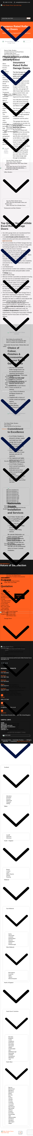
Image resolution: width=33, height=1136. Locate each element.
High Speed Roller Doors (11, 59)
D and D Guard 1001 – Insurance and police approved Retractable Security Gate (16, 383)
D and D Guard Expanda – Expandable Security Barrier (16, 376)
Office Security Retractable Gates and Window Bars (16, 203)
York (9, 1059)
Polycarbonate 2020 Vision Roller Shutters (14, 730)
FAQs (3, 1128)
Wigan (10, 1123)
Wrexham (9, 838)
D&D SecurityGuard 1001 (13, 540)
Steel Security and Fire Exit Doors (15, 237)
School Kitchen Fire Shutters (14, 129)
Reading (8, 877)
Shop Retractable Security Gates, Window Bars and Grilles (14, 168)
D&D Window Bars (11, 615)
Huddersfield (11, 1048)
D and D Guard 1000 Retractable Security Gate (14, 379)
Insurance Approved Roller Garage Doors (15, 304)
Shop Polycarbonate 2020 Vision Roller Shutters (16, 164)
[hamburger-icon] (28, 18)
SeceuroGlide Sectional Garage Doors (14, 307)
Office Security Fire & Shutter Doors (15, 205)
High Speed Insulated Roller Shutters (16, 687)
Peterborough (12, 944)
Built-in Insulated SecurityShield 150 (16, 342)
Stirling (8, 803)
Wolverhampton (12, 978)
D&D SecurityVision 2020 (13, 503)
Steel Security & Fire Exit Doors (12, 426)
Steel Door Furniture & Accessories (15, 576)
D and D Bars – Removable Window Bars (15, 386)
